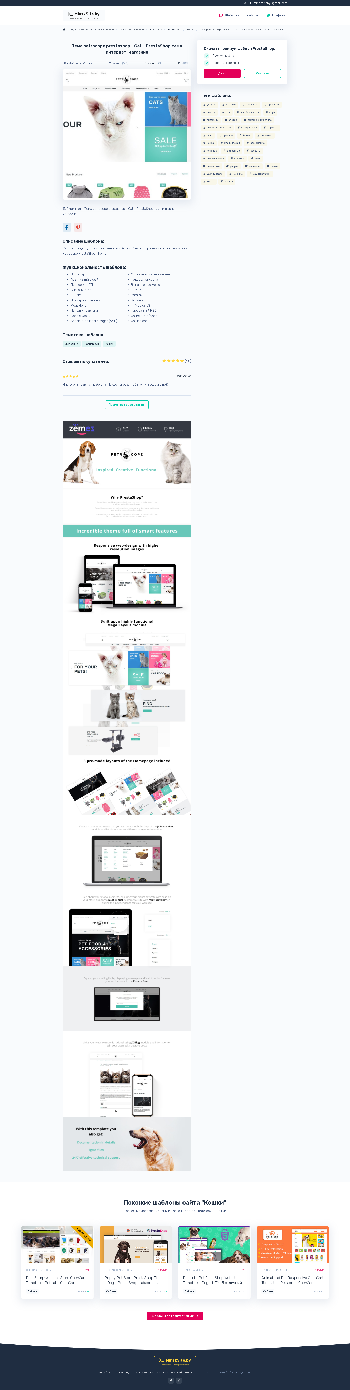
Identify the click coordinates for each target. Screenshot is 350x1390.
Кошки (109, 343)
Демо (222, 73)
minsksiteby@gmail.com (271, 3)
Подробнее (71, 1245)
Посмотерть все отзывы (127, 405)
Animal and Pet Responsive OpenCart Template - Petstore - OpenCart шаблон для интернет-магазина (292, 1280)
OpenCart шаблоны (38, 1270)
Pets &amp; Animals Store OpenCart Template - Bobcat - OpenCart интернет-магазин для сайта (56, 1280)
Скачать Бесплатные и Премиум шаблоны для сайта (167, 1372)
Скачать (262, 73)
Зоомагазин (92, 343)
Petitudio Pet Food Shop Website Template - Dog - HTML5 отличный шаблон (212, 1280)
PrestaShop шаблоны (78, 63)
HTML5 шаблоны (193, 1270)
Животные (71, 343)
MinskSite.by (84, 16)
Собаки (32, 1291)
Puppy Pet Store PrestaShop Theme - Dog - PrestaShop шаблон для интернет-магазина (135, 1280)
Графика (278, 15)
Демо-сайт (43, 1245)
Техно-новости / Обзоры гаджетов (227, 1372)
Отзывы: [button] (118, 63)
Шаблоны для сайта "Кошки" (173, 1316)
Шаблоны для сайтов (241, 15)
